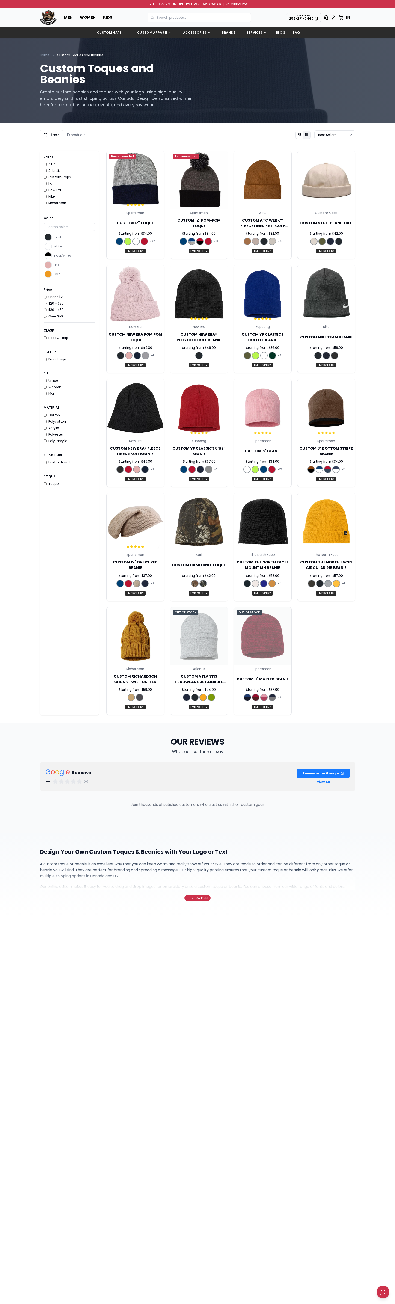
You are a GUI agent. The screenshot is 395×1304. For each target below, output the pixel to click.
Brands (229, 32)
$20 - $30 (56, 303)
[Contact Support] (326, 17)
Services (255, 32)
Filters (54, 135)
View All (323, 782)
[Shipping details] (219, 4)
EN (348, 17)
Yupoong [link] (262, 326)
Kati (51, 183)
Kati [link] (199, 554)
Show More (200, 898)
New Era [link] (135, 326)
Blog (280, 32)
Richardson (57, 203)
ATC (51, 164)
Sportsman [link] (135, 212)
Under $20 (56, 297)
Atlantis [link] (199, 669)
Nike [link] (326, 326)
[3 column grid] (299, 135)
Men (68, 17)
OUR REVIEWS (197, 742)
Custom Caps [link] (326, 212)
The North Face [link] (262, 554)
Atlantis (54, 170)
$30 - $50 (56, 310)
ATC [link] (262, 212)
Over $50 (55, 316)
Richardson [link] (135, 669)
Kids (107, 17)
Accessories (195, 32)
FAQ (296, 32)
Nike (51, 196)
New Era (54, 190)
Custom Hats (109, 32)
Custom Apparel (152, 32)
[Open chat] (383, 1292)
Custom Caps (59, 177)
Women (88, 17)
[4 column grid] (306, 135)
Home (45, 55)
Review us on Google (321, 773)
